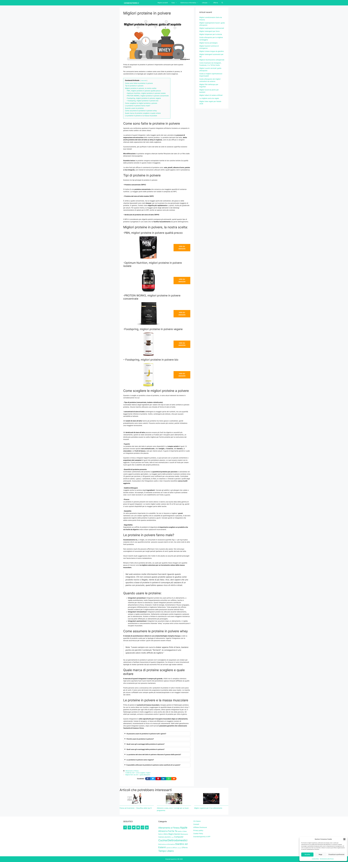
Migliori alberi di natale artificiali (210, 95)
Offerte (215, 3)
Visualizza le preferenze (336, 854)
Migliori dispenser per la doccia (210, 34)
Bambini (177, 834)
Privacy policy (198, 830)
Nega (320, 854)
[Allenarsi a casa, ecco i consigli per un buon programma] (174, 803)
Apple (183, 827)
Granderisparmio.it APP (201, 837)
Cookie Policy (315, 858)
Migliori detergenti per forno (209, 31)
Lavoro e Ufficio (171, 847)
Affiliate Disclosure (200, 827)
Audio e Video (182, 831)
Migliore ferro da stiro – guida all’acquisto (137, 774)
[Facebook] (125, 827)
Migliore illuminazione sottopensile (211, 60)
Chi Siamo (197, 821)
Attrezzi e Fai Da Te (167, 831)
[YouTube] (147, 827)
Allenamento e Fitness (132, 771)
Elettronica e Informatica (188, 3)
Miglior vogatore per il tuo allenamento (208, 808)
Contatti (196, 824)
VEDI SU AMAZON (181, 247)
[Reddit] (142, 827)
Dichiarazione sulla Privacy (327, 858)
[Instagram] (129, 827)
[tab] (156, 734)
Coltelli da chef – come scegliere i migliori (137, 772)
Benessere (184, 834)
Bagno (171, 834)
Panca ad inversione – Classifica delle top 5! (136, 808)
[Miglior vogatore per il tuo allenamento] (211, 803)
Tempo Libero (166, 850)
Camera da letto (164, 837)
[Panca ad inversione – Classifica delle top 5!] (136, 803)
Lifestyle (204, 3)
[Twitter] (134, 827)
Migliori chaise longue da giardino (211, 51)
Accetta (307, 854)
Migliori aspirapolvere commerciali (211, 28)
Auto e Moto (163, 834)
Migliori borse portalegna (208, 43)
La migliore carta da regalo (209, 98)
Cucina (162, 840)
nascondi (143, 80)
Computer (178, 837)
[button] (344, 839)
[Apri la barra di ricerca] (222, 2)
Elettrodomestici (177, 840)
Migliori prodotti (163, 3)
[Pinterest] (138, 827)
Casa (173, 3)
